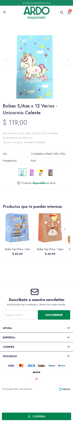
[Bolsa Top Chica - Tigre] (50, 227)
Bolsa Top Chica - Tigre (50, 249)
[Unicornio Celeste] (22, 172)
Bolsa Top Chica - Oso (17, 249)
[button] (65, 237)
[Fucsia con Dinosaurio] (32, 172)
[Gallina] (41, 172)
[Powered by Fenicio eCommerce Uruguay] (64, 389)
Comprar (38, 416)
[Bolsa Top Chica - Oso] (17, 227)
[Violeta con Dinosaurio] (50, 172)
